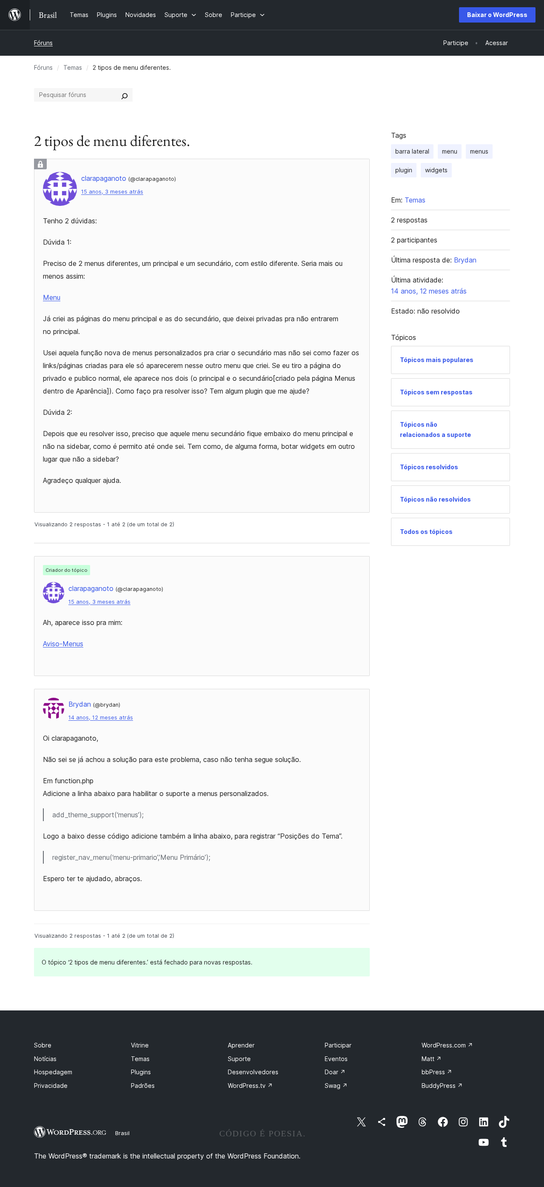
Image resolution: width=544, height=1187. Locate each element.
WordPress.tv (250, 1085)
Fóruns (43, 42)
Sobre (42, 1045)
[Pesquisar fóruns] (124, 95)
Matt (432, 1058)
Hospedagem (53, 1072)
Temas (72, 67)
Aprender (241, 1045)
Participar (338, 1045)
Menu (51, 297)
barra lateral (412, 151)
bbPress (437, 1072)
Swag (336, 1085)
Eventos (336, 1058)
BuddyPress (442, 1085)
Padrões (143, 1085)
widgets (436, 170)
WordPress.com (447, 1045)
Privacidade (51, 1085)
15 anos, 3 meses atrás (112, 191)
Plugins (141, 1072)
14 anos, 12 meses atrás (100, 717)
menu (449, 151)
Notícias (45, 1058)
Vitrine (140, 1045)
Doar (335, 1072)
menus (479, 151)
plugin (403, 170)
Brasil (122, 1133)
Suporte (239, 1058)
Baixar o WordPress (497, 14)
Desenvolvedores (253, 1072)
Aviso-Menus (63, 643)
